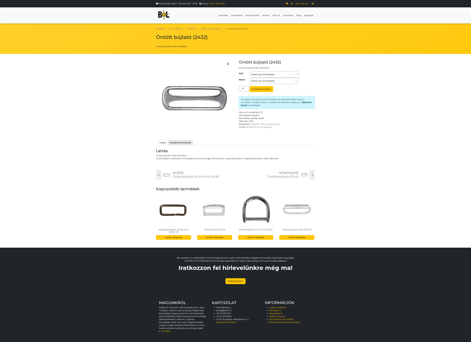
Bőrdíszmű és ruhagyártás (259, 127)
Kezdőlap (223, 15)
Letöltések (288, 15)
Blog (298, 15)
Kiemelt (266, 15)
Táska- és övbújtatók (270, 124)
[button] (228, 64)
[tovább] (166, 331)
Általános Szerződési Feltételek (284, 322)
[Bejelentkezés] (312, 3)
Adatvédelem (275, 313)
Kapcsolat (309, 15)
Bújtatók (254, 124)
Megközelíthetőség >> (227, 322)
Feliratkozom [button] (235, 281)
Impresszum (275, 310)
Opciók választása (173, 237)
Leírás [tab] (162, 143)
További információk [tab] (180, 143)
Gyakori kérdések (277, 307)
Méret (242, 80)
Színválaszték (252, 15)
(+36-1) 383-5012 (217, 3)
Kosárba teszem (261, 89)
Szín (241, 73)
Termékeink (237, 15)
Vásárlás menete (277, 316)
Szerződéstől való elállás (281, 319)
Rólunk (276, 15)
